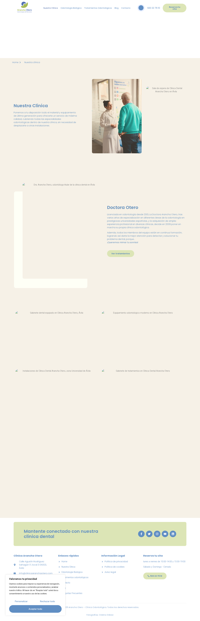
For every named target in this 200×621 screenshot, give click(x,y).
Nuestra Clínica (50, 8)
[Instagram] (157, 534)
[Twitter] (149, 534)
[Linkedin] (173, 534)
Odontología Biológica (71, 8)
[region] (35, 595)
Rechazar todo (47, 601)
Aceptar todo (35, 609)
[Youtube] (165, 534)
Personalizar (21, 601)
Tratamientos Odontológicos (98, 8)
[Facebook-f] (141, 534)
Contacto (125, 8)
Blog (117, 8)
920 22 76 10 (153, 7)
